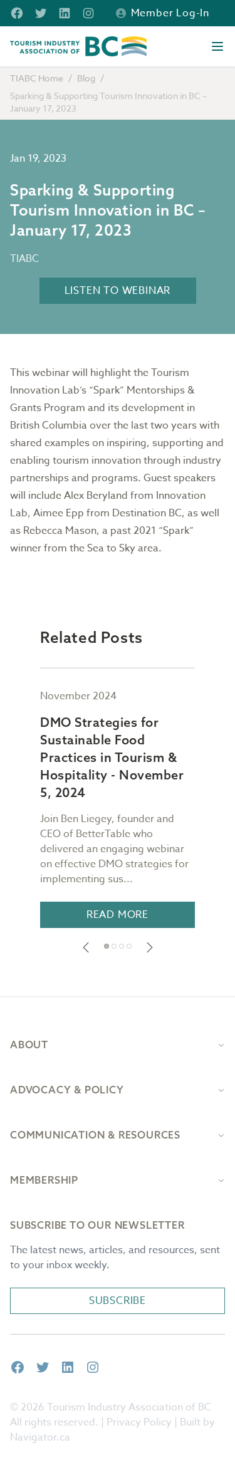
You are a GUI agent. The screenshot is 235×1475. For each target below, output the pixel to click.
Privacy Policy (139, 1422)
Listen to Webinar (118, 290)
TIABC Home (36, 78)
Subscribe (117, 1300)
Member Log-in (170, 13)
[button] (85, 947)
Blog (86, 78)
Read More (117, 914)
